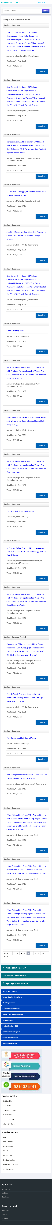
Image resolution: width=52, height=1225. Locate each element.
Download (41, 71)
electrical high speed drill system (20, 511)
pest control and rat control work (21, 738)
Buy (4, 1137)
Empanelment (8, 1146)
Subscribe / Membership (15, 976)
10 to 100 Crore (8, 1119)
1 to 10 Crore (7, 1115)
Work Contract (8, 1151)
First (6, 953)
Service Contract (8, 1169)
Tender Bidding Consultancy (12, 997)
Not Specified (7, 1101)
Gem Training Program (10, 1038)
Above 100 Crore (9, 1124)
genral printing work (15, 331)
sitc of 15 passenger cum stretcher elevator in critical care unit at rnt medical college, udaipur (26, 235)
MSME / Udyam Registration (13, 1014)
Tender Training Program (11, 1032)
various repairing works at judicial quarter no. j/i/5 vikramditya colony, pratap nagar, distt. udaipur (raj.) (26, 421)
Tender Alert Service (10, 991)
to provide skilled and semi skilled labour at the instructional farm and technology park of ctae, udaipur (26, 551)
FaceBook (5, 1211)
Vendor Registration (10, 1043)
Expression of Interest (10, 1165)
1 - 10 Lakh (7, 1106)
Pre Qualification (9, 1160)
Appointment (7, 1155)
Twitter (4, 1215)
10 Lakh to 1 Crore (9, 1110)
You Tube (5, 1218)
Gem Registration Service (11, 1009)
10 (43, 953)
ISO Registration (8, 1020)
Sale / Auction (8, 1142)
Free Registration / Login (15, 968)
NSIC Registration (9, 1003)
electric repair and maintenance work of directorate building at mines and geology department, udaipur (25, 697)
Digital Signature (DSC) (10, 1026)
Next (6, 957)
